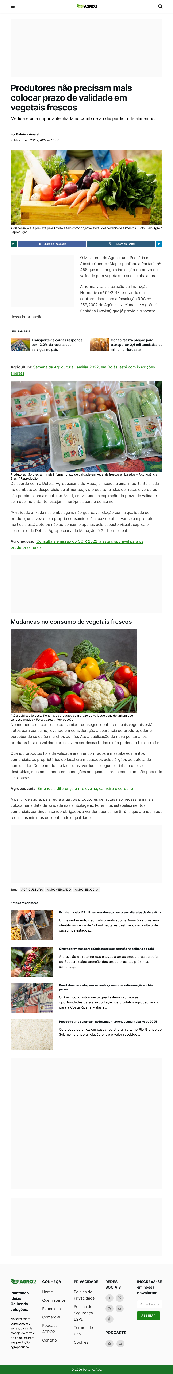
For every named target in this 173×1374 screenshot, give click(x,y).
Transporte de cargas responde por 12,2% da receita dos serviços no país (57, 345)
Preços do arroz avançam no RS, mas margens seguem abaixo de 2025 (108, 1021)
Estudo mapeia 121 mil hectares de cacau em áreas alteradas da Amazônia (110, 912)
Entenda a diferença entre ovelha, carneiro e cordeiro (85, 788)
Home (47, 1292)
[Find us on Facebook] (109, 1298)
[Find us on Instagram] (109, 1308)
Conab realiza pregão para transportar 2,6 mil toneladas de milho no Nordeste (136, 345)
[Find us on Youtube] (120, 1308)
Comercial (51, 1317)
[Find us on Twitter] (120, 1298)
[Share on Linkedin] (159, 244)
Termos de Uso (83, 1330)
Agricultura (32, 889)
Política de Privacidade (84, 1295)
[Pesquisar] (160, 6)
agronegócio (86, 889)
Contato (49, 1340)
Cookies (81, 1342)
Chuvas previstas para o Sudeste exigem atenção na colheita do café (106, 948)
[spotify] (109, 1343)
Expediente (52, 1308)
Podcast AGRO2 (49, 1328)
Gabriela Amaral (27, 134)
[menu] (13, 6)
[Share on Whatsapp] (14, 244)
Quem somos (54, 1300)
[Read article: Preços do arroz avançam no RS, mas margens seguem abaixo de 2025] (32, 1034)
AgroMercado (59, 889)
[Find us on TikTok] (109, 1319)
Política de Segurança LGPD (83, 1312)
